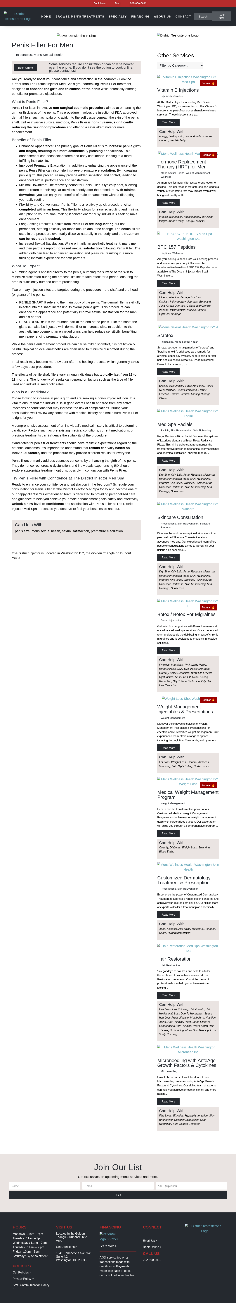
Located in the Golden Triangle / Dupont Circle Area (71, 1237)
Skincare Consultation (180, 517)
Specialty (118, 16)
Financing (140, 16)
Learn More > (108, 1246)
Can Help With (172, 131)
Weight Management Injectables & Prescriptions (185, 709)
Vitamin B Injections (178, 90)
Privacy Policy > (23, 1278)
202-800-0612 (152, 1259)
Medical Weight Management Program (187, 794)
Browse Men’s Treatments (79, 16)
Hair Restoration (174, 959)
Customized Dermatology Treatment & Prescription (184, 880)
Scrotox (165, 335)
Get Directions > (66, 1246)
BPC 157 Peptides (176, 247)
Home (46, 16)
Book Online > (152, 1247)
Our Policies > (22, 1272)
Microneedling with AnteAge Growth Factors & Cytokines (186, 1063)
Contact (183, 16)
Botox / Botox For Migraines (186, 614)
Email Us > (150, 1240)
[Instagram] (150, 1234)
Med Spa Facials (174, 424)
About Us (162, 16)
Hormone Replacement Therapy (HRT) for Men (181, 164)
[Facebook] (145, 1234)
